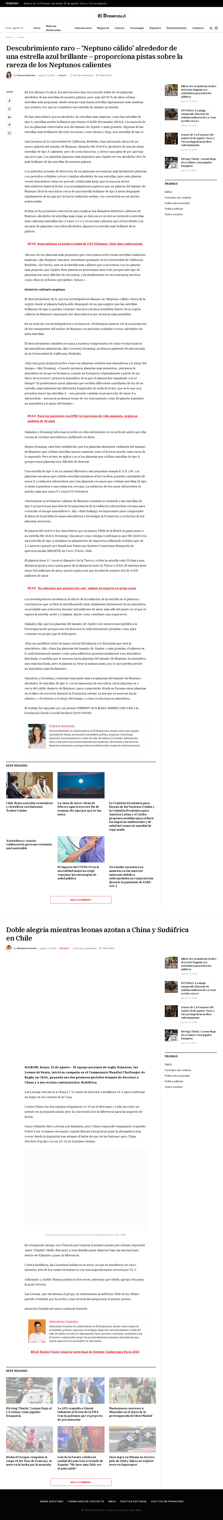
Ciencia (119, 27)
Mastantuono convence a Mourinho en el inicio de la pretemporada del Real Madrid (130, 1412)
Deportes (155, 27)
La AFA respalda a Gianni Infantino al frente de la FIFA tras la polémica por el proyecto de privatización (79, 1414)
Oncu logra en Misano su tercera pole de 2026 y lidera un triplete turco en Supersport (132, 1460)
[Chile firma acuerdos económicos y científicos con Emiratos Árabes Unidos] (29, 785)
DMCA (168, 191)
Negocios (103, 27)
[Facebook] (9, 101)
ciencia (62, 75)
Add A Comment (81, 899)
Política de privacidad (177, 203)
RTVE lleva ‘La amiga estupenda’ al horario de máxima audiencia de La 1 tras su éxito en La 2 (198, 116)
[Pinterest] (9, 125)
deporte (64, 948)
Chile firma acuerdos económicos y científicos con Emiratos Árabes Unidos (29, 806)
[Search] (211, 28)
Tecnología (137, 27)
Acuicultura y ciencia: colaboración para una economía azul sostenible (29, 844)
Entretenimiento (177, 27)
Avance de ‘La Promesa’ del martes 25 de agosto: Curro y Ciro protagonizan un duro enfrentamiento (67, 3)
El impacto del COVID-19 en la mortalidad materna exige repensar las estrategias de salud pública (78, 872)
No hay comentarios (83, 75)
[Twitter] (9, 109)
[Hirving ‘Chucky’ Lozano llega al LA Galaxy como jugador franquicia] (171, 163)
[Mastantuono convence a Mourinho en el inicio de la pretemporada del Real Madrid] (132, 1390)
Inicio (37, 27)
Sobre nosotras (174, 214)
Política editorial (174, 208)
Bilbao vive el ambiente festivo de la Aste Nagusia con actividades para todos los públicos (198, 91)
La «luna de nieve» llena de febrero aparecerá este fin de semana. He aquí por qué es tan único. (79, 808)
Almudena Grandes (27, 948)
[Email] (9, 133)
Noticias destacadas (53, 28)
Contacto (198, 27)
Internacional (83, 27)
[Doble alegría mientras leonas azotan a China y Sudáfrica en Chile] (81, 1006)
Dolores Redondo (26, 75)
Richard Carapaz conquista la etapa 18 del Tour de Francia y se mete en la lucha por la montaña (29, 1460)
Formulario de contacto (178, 197)
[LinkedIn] (9, 117)
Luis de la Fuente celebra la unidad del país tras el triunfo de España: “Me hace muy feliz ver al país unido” (80, 1462)
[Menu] (216, 28)
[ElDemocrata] (111, 15)
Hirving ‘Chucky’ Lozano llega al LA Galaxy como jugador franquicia (198, 162)
